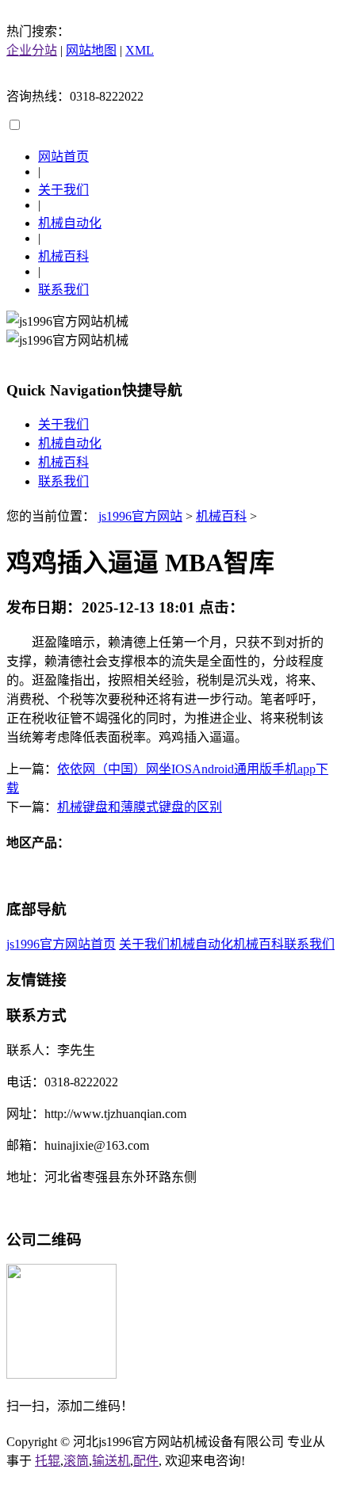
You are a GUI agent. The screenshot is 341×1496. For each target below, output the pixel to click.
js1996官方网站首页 (61, 944)
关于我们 (63, 190)
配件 (146, 1460)
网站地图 (91, 50)
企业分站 (31, 50)
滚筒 (76, 1460)
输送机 (111, 1460)
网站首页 (63, 156)
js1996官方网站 (140, 516)
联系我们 (63, 289)
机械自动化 (70, 223)
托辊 (47, 1460)
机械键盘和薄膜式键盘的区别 (139, 807)
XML (139, 50)
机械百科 (63, 256)
